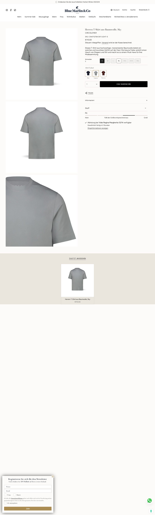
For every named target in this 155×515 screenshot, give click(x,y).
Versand (105, 43)
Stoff (87, 108)
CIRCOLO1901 (91, 33)
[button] (54, 17)
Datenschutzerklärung (16, 498)
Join (28, 509)
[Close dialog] (53, 476)
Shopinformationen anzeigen (98, 128)
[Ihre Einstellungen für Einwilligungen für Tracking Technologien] (151, 511)
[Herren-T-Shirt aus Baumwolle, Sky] (77, 280)
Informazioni (89, 100)
